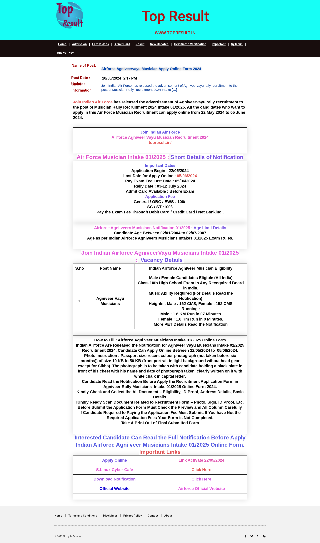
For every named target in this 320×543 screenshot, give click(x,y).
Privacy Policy (132, 515)
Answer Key (65, 52)
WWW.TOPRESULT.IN (175, 33)
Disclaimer (110, 515)
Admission (79, 44)
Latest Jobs (100, 44)
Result (140, 44)
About (168, 515)
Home (62, 44)
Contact (153, 515)
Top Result (175, 16)
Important (219, 44)
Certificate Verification (190, 44)
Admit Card (122, 44)
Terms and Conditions (82, 515)
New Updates (159, 44)
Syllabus (237, 44)
